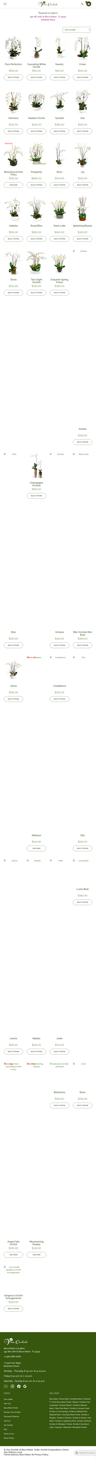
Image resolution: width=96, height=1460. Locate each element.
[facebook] (20, 1386)
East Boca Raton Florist (71, 1415)
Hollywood (67, 1427)
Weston (75, 1402)
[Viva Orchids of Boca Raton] (52, 3)
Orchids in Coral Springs (58, 1411)
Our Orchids (8, 1425)
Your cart (7, 1404)
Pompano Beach (65, 1405)
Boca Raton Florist (11, 1408)
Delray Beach (64, 1399)
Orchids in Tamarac (64, 1418)
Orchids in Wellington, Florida (60, 1424)
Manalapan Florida (79, 1427)
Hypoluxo (58, 1427)
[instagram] (14, 1386)
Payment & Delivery (11, 1416)
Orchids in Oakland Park (78, 1411)
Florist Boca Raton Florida (61, 1402)
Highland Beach (55, 1415)
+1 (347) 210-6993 (12, 1363)
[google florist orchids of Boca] (26, 1386)
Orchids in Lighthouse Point (65, 1421)
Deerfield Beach (76, 1399)
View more (13, 185)
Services (7, 1421)
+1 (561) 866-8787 (12, 1356)
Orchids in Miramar (84, 1421)
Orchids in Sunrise (79, 1418)
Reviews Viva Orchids (12, 1412)
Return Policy (9, 1438)
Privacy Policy (41, 1454)
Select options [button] (13, 77)
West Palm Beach (62, 1408)
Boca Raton (53, 1399)
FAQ (5, 1429)
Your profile (8, 1399)
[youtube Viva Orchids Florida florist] (7, 1386)
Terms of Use (9, 1434)
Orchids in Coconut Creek (79, 1408)
